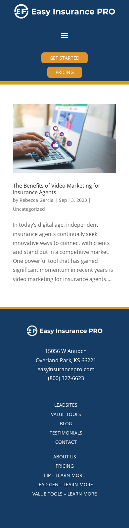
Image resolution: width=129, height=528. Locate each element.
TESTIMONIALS (66, 433)
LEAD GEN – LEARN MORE (64, 484)
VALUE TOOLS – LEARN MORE (64, 494)
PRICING (65, 72)
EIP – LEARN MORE (64, 475)
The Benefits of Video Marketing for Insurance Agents (57, 189)
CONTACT (66, 442)
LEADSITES (65, 405)
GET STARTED (64, 58)
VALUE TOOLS (66, 414)
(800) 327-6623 (66, 378)
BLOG (66, 423)
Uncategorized (29, 209)
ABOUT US (64, 456)
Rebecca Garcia (37, 200)
